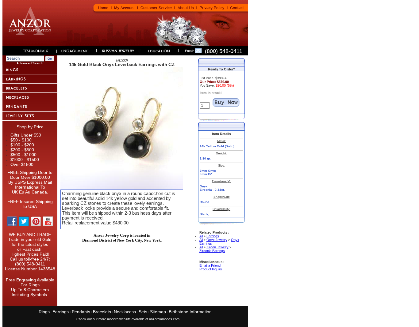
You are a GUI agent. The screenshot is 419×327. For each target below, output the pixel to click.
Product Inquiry (210, 269)
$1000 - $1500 (24, 159)
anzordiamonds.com (164, 319)
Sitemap (158, 311)
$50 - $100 (21, 139)
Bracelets (102, 311)
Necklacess (125, 311)
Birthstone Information (190, 311)
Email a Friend (210, 265)
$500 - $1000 (23, 154)
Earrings (212, 236)
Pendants (81, 311)
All (201, 236)
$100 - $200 (22, 144)
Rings (44, 311)
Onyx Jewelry (216, 240)
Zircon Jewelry (217, 247)
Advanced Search (30, 63)
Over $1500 (21, 164)
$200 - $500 (22, 149)
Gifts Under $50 (25, 135)
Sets (143, 311)
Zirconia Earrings (212, 251)
